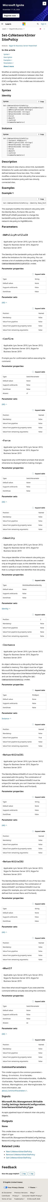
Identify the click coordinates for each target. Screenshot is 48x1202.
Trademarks (18, 1199)
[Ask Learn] (40, 29)
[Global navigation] (2, 24)
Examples (7, 60)
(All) (3, 302)
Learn (4, 29)
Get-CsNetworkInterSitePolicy (18, 1157)
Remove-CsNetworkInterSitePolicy (20, 1154)
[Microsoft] (24, 23)
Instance (5, 718)
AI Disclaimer (7, 1193)
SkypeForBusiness (16, 29)
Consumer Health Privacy (31, 1196)
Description (8, 57)
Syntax (6, 54)
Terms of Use (6, 1199)
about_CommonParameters (13, 1091)
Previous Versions (21, 1193)
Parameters (8, 63)
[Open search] (38, 24)
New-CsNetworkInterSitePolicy (19, 1151)
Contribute (6, 1196)
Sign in (43, 24)
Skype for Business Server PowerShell (23, 46)
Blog (32, 1193)
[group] (24, 203)
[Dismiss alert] (44, 3)
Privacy (15, 1196)
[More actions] (44, 29)
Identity (5, 608)
